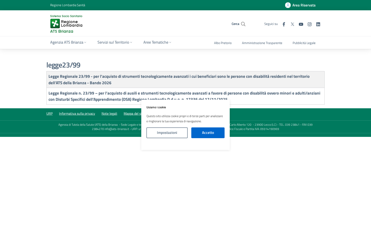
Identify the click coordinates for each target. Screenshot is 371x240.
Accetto (208, 132)
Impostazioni (167, 132)
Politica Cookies (185, 144)
